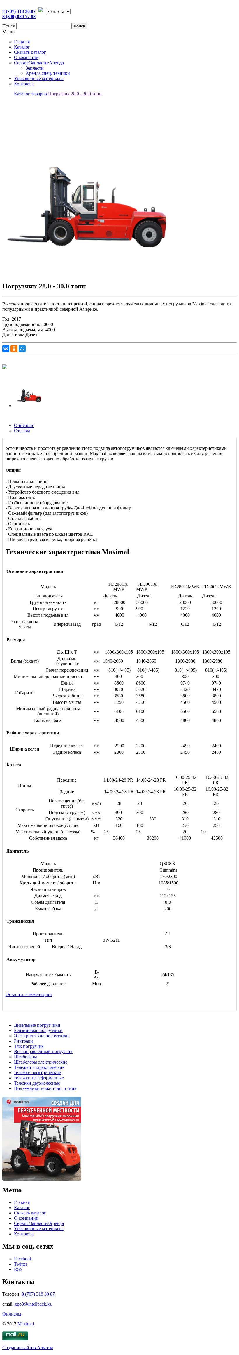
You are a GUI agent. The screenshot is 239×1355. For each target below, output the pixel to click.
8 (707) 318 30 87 (19, 11)
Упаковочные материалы (39, 78)
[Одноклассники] (13, 348)
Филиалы (11, 1313)
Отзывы (22, 430)
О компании (26, 57)
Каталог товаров (30, 93)
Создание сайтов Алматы (27, 1347)
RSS (18, 1269)
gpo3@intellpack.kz (33, 1304)
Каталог (22, 46)
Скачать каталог (30, 52)
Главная (22, 41)
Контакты (24, 83)
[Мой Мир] (22, 348)
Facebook (23, 1258)
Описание (24, 425)
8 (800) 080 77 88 (19, 16)
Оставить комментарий (29, 994)
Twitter (20, 1263)
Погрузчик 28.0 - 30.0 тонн (75, 93)
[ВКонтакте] (5, 348)
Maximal (25, 1323)
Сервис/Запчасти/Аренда (39, 62)
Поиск (8, 25)
